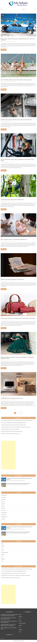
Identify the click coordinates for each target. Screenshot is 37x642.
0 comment (14, 41)
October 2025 (3, 497)
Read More (3, 49)
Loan (2, 556)
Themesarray (21, 640)
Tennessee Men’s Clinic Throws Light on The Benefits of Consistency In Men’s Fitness (15, 427)
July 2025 (3, 501)
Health (2, 550)
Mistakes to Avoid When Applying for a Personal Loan (12, 279)
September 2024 (4, 516)
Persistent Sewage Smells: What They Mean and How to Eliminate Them (16, 119)
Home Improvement (4, 118)
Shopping (20, 629)
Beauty (2, 543)
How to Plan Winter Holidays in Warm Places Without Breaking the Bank (16, 79)
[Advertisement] (8, 455)
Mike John (2, 41)
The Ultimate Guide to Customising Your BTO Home (12, 398)
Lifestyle (2, 554)
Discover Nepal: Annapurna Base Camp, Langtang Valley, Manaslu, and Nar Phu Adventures (16, 420)
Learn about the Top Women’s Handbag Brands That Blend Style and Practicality (18, 318)
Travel (2, 37)
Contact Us (2, 638)
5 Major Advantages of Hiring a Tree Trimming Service (12, 199)
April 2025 (3, 508)
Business (2, 546)
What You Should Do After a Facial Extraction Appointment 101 (14, 239)
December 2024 (4, 512)
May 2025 (3, 506)
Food (2, 548)
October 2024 (3, 514)
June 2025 (3, 503)
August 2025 (3, 499)
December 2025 (4, 495)
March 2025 (3, 510)
